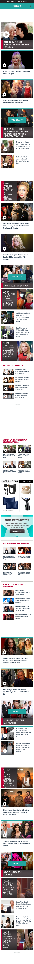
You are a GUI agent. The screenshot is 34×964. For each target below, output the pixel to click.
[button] (2, 6)
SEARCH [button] (31, 6)
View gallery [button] (17, 120)
